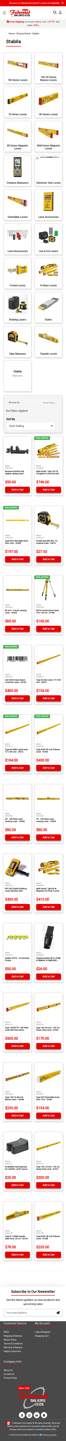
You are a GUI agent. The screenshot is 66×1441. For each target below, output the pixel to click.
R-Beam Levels (48, 285)
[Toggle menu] (4, 13)
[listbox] (30, 426)
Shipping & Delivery (13, 1336)
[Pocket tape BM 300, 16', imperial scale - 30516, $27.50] (48, 520)
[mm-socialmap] (44, 1415)
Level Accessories (18, 251)
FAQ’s (6, 1332)
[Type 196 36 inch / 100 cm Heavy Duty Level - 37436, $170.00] (48, 1007)
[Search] (54, 12)
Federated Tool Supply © (23, 1423)
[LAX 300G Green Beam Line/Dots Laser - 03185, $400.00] (17, 659)
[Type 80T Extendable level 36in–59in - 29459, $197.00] (17, 520)
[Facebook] (22, 1415)
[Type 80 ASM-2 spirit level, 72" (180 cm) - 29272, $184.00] (17, 729)
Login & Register (42, 1332)
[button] (33, 402)
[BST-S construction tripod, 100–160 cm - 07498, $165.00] (48, 590)
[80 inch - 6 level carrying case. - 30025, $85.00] (17, 590)
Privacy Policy (10, 1378)
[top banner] (62, 3)
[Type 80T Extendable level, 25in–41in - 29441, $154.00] (48, 1076)
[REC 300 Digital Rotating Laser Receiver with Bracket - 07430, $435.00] (17, 868)
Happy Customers (12, 1351)
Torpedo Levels (48, 353)
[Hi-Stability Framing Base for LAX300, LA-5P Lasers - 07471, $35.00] (17, 1146)
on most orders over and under (35, 23)
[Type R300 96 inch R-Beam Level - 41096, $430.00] (48, 729)
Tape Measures (17, 353)
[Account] (59, 12)
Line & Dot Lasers (48, 251)
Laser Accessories (48, 217)
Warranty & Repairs (13, 1347)
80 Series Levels (48, 114)
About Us (8, 1370)
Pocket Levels (17, 285)
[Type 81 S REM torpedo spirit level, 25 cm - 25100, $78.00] (17, 1215)
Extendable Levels (18, 217)
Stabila (18, 373)
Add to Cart (17, 489)
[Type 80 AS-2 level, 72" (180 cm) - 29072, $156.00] (48, 659)
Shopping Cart (42, 1336)
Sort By (10, 419)
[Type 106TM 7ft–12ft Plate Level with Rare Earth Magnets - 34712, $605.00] (17, 1007)
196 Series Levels (17, 80)
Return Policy (10, 1340)
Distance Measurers (18, 182)
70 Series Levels (17, 114)
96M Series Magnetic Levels (48, 147)
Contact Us (9, 1374)
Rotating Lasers (17, 319)
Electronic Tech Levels (48, 182)
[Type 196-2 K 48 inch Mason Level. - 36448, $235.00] (17, 1076)
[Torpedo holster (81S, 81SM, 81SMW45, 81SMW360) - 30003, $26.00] (48, 937)
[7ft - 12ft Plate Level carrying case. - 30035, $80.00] (48, 798)
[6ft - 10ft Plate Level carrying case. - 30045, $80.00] (17, 798)
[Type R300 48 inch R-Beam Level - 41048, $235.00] (48, 1215)
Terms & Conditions (13, 1343)
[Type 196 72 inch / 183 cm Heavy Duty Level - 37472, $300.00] (48, 1146)
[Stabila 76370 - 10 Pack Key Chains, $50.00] (17, 937)
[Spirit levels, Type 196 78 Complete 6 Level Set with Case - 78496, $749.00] (48, 450)
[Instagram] (29, 1415)
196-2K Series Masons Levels (48, 78)
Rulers (48, 319)
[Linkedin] (37, 1415)
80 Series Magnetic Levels (17, 147)
